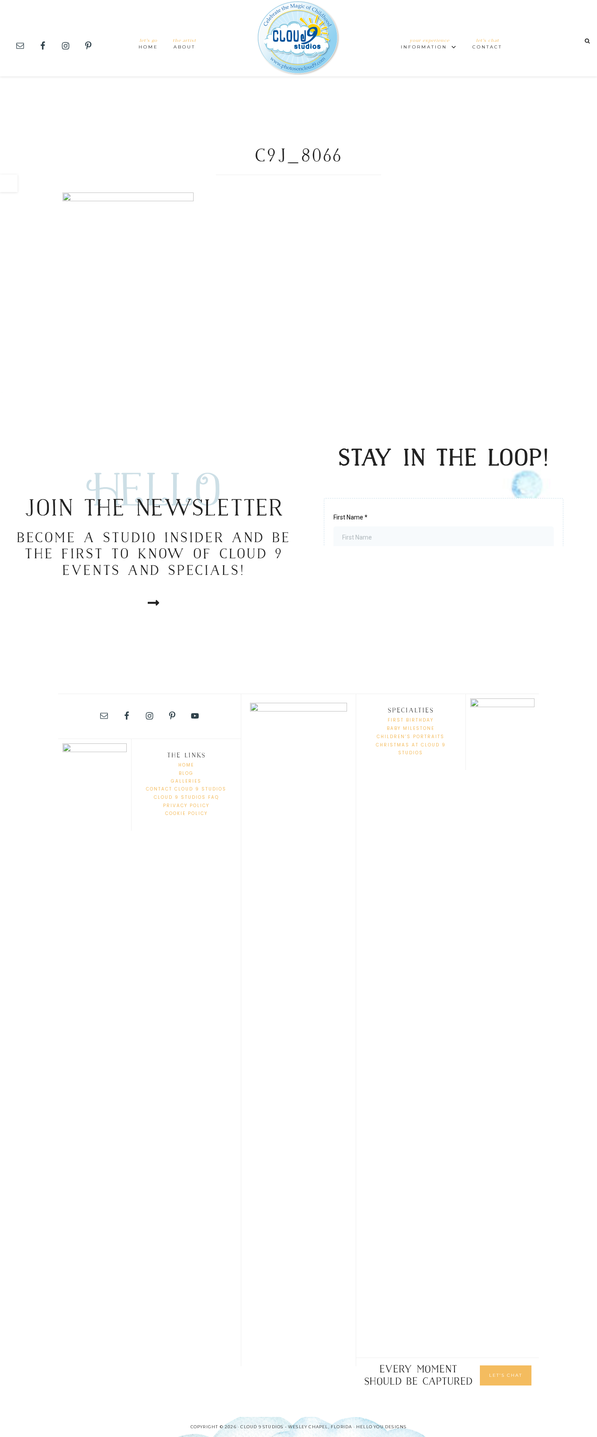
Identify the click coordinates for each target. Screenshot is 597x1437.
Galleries (186, 781)
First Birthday (411, 720)
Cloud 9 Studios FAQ (186, 797)
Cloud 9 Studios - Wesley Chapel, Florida (298, 38)
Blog (186, 773)
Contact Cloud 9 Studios (186, 789)
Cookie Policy (186, 813)
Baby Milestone (410, 728)
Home (186, 765)
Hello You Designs (381, 1426)
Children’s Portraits (410, 736)
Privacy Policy (186, 805)
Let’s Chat (505, 1375)
